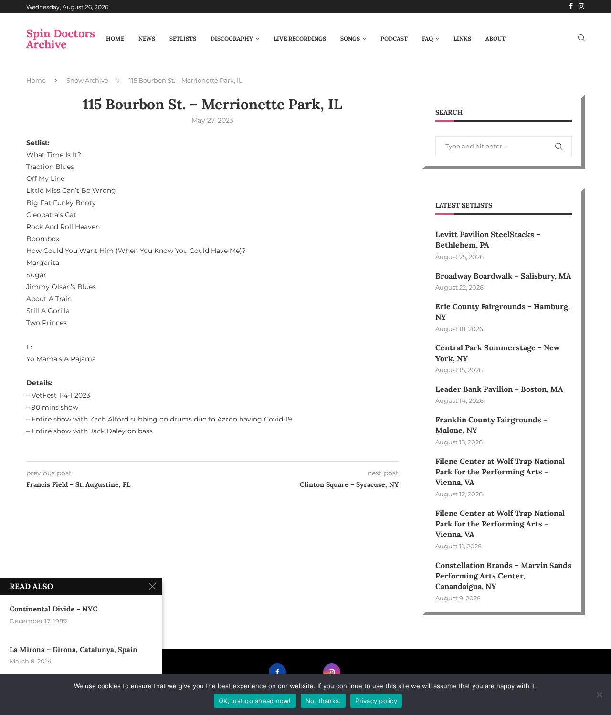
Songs (350, 38)
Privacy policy (376, 700)
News (146, 38)
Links (462, 38)
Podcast (394, 38)
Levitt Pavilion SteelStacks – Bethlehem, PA (487, 240)
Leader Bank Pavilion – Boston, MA (499, 389)
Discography (232, 38)
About (495, 38)
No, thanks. (323, 700)
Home (115, 38)
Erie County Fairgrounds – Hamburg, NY (502, 312)
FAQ (427, 38)
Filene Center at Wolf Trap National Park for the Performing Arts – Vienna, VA (500, 471)
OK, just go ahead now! (255, 700)
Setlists (182, 38)
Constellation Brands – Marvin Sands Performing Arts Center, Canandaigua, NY (503, 575)
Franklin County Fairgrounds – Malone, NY (491, 425)
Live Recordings (300, 38)
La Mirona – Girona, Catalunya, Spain (73, 649)
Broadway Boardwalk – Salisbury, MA (503, 276)
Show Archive (87, 80)
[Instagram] (581, 6)
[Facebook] (571, 6)
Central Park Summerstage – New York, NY (497, 353)
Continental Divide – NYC (53, 608)
